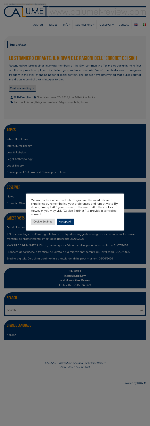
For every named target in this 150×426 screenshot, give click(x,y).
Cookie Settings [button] (42, 221)
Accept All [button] (65, 221)
